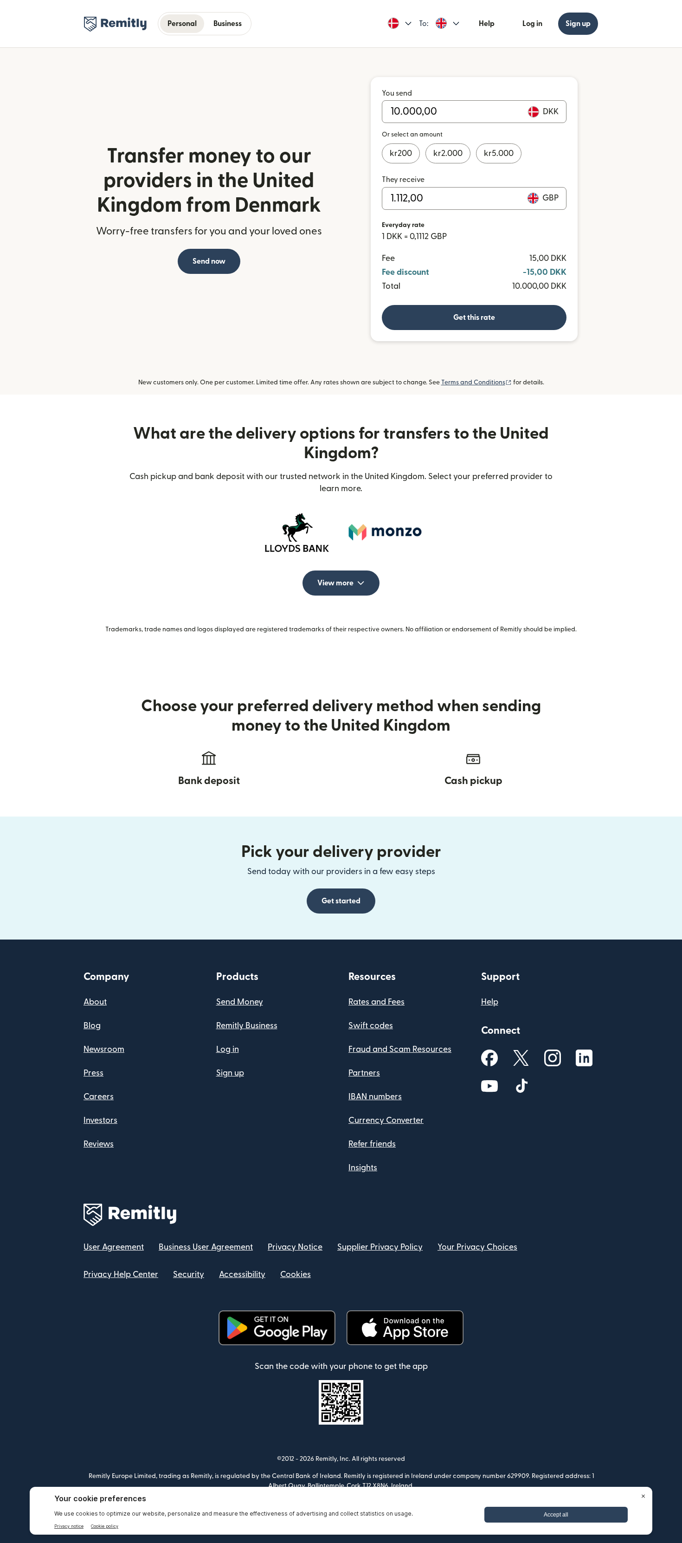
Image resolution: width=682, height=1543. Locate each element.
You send (397, 93)
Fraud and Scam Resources (399, 1049)
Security (188, 1274)
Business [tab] (227, 23)
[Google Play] (277, 1327)
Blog (92, 1026)
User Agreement (114, 1247)
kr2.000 (448, 153)
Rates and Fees (376, 1002)
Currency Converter (386, 1120)
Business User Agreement (206, 1247)
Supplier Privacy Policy (380, 1247)
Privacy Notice (295, 1247)
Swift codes (370, 1026)
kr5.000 (499, 153)
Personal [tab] (182, 23)
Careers (99, 1097)
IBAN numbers (375, 1097)
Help (487, 23)
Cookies (295, 1274)
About (95, 1002)
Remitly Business (246, 1026)
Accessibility (242, 1274)
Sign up (578, 23)
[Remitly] (115, 24)
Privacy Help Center (121, 1274)
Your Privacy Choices (477, 1247)
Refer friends (372, 1144)
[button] (400, 24)
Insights (362, 1168)
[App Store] (405, 1327)
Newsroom (104, 1049)
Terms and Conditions (476, 382)
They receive (403, 179)
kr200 (401, 153)
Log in (532, 23)
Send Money (239, 1002)
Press (93, 1073)
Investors (100, 1120)
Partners (364, 1073)
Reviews (99, 1144)
